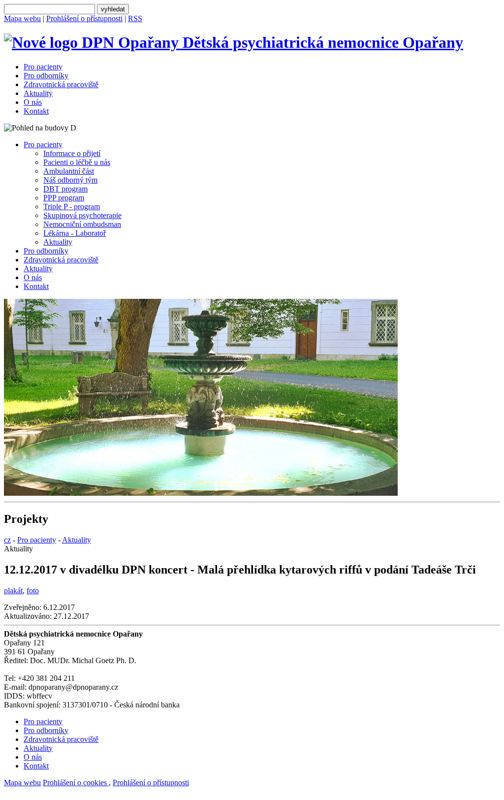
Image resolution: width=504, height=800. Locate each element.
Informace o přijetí (71, 153)
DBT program (65, 189)
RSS (135, 18)
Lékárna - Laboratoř (74, 233)
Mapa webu (22, 18)
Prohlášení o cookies (76, 782)
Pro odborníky (46, 75)
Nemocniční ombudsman (82, 224)
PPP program (63, 197)
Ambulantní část (68, 171)
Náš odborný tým (70, 180)
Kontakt (36, 111)
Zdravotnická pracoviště (61, 84)
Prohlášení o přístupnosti (84, 18)
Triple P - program (71, 206)
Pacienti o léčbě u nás (76, 162)
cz (7, 540)
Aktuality (38, 93)
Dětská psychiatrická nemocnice (321, 42)
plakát (13, 590)
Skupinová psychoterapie (82, 215)
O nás (33, 102)
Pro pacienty (43, 67)
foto (33, 590)
